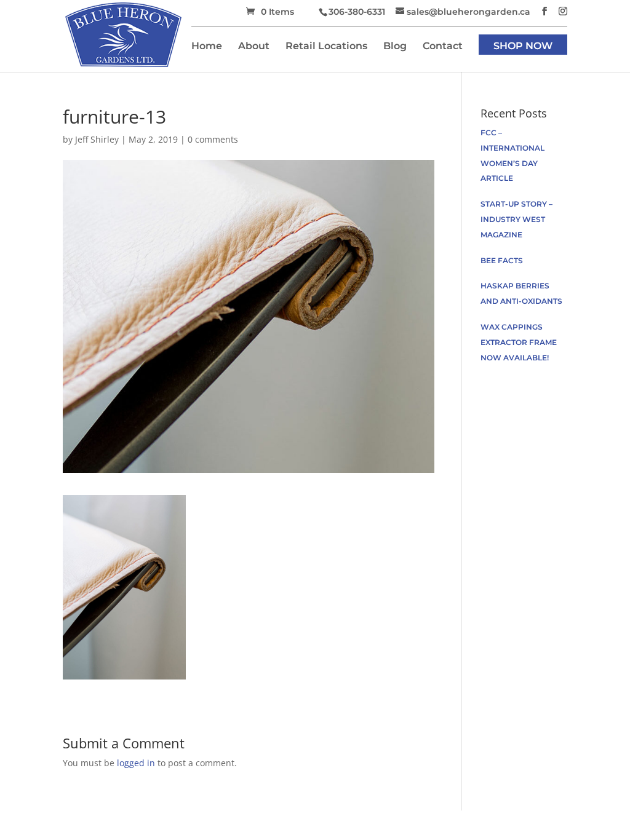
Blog (395, 47)
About (253, 47)
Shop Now (522, 47)
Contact (443, 47)
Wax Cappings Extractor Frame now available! (518, 342)
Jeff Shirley (97, 139)
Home (206, 47)
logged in (136, 763)
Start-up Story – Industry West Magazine (516, 219)
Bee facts (501, 260)
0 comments (213, 139)
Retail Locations (326, 47)
